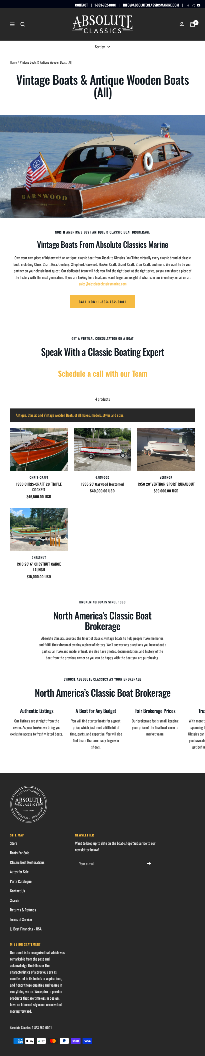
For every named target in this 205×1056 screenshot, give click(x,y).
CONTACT (81, 5)
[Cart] (192, 24)
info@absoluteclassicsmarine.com (151, 5)
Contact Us (17, 890)
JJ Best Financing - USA (26, 928)
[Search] (22, 24)
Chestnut (39, 557)
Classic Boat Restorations (27, 862)
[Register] (149, 863)
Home (13, 62)
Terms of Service (21, 919)
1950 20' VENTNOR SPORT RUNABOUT (166, 484)
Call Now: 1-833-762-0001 (102, 301)
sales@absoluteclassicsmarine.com (102, 283)
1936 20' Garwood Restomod (102, 484)
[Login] (182, 24)
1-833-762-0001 (105, 5)
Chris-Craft (39, 477)
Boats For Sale (19, 852)
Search (14, 900)
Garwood (103, 477)
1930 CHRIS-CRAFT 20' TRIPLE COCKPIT (39, 486)
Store (13, 843)
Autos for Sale (19, 871)
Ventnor (166, 477)
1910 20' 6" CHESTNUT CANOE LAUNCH (38, 566)
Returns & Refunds (23, 909)
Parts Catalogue (21, 881)
